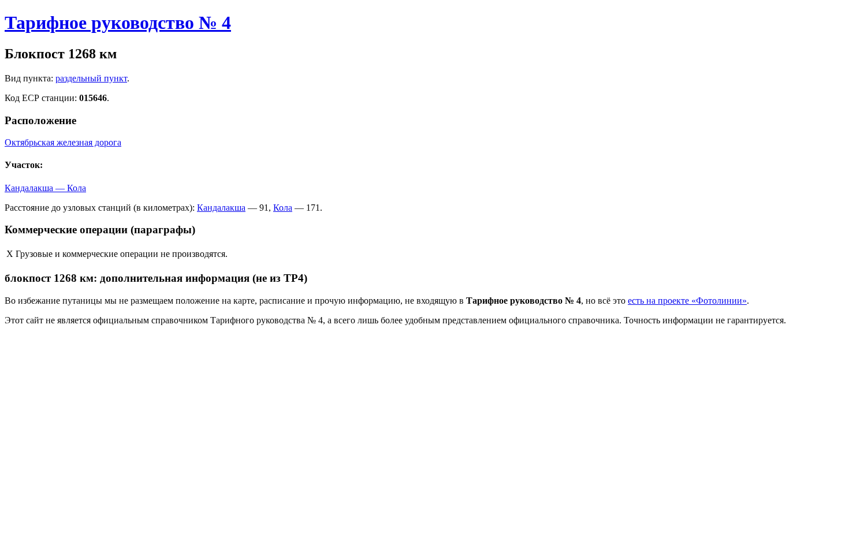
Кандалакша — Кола (45, 188)
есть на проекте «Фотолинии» (687, 300)
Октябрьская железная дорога (63, 142)
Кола (282, 207)
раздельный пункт (91, 78)
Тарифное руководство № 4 (118, 22)
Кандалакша (221, 207)
